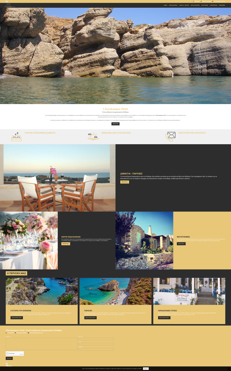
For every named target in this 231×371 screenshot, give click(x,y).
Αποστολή (9, 358)
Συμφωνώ (146, 368)
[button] (17, 50)
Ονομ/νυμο (80, 336)
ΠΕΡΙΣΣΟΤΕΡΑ (115, 123)
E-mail (79, 341)
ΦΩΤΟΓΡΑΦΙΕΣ (204, 5)
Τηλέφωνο (80, 346)
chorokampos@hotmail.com (219, 1)
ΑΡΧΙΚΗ (165, 5)
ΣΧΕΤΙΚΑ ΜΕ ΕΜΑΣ (173, 5)
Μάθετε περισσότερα (16, 317)
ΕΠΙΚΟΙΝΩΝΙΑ (222, 5)
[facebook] (7, 1)
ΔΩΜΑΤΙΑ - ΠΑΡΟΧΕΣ (184, 5)
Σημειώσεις (8, 336)
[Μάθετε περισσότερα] (42, 291)
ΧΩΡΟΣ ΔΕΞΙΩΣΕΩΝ (195, 5)
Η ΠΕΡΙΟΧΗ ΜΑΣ (213, 5)
